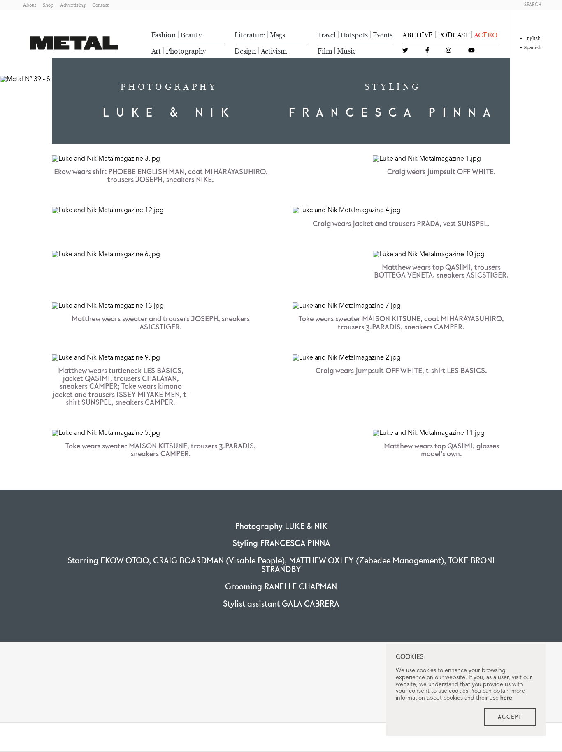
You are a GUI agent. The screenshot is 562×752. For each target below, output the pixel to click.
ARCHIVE (417, 35)
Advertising (73, 5)
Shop (48, 5)
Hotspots (354, 35)
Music (346, 51)
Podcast (453, 35)
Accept (510, 717)
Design (245, 51)
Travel (327, 35)
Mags (277, 35)
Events (382, 35)
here (506, 698)
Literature (250, 35)
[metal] (74, 43)
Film (325, 51)
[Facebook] (427, 50)
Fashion (163, 35)
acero (485, 35)
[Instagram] (448, 50)
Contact (100, 5)
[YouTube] (471, 50)
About (29, 5)
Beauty (191, 35)
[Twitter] (405, 50)
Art (156, 51)
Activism (274, 51)
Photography (186, 51)
